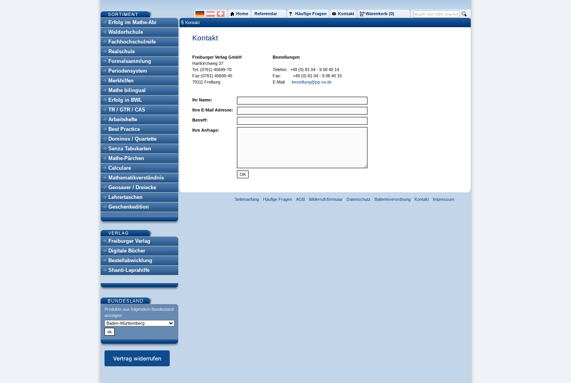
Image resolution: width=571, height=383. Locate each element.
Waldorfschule (125, 32)
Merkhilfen (121, 81)
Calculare (119, 168)
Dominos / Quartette (132, 139)
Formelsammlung (129, 61)
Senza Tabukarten (129, 148)
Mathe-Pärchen (126, 158)
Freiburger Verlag (129, 241)
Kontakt (192, 22)
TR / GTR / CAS (126, 110)
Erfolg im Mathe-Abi (132, 22)
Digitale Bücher (126, 251)
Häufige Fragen (277, 199)
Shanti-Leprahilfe (129, 270)
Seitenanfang (247, 199)
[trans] (289, 69)
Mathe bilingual (127, 90)
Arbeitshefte (122, 119)
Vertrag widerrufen (137, 358)
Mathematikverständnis (136, 178)
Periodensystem (127, 71)
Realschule (121, 51)
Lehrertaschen (125, 197)
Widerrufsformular (326, 199)
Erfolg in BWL (125, 100)
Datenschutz (358, 199)
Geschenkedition (128, 207)
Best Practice (124, 129)
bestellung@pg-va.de (312, 82)
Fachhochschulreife (132, 42)
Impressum (443, 199)
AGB (300, 199)
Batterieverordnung (392, 199)
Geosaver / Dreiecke (132, 187)
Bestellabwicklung (130, 260)
